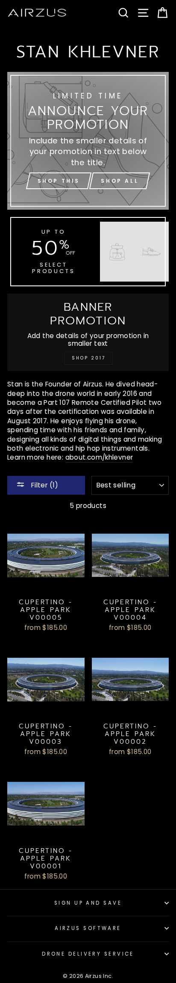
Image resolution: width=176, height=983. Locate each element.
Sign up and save (88, 903)
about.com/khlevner (99, 457)
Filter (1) (43, 485)
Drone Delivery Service (88, 953)
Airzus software (88, 928)
